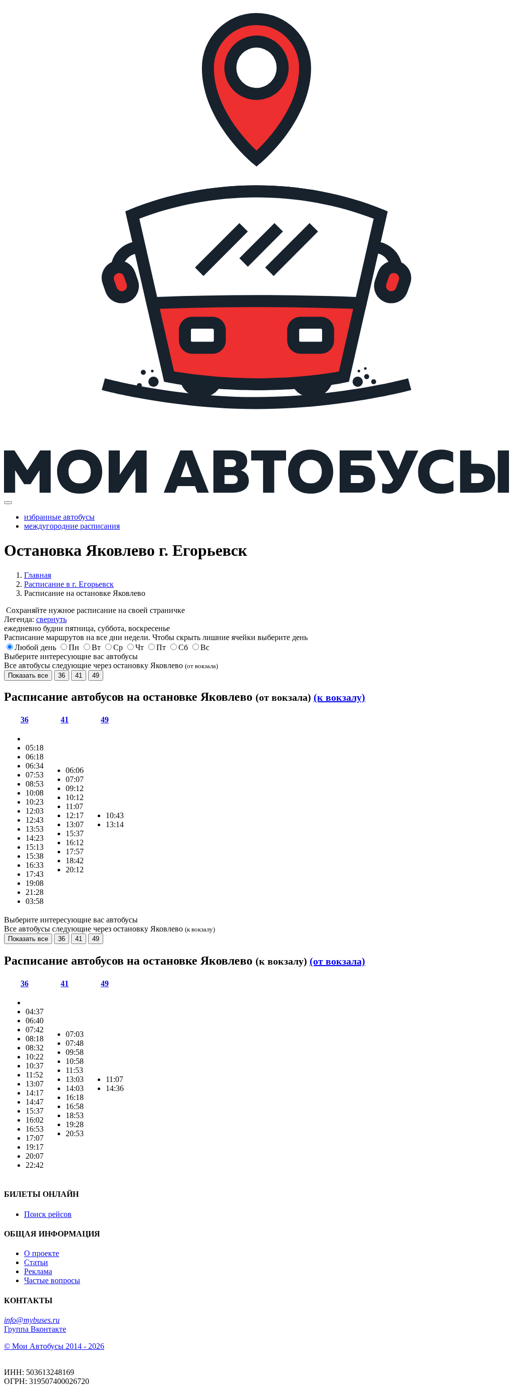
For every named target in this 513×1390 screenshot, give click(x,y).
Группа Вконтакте (35, 1329)
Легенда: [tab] (35, 619)
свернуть (51, 619)
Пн (74, 647)
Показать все (28, 675)
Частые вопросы (52, 1280)
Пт (161, 647)
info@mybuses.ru (32, 1320)
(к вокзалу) (339, 697)
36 (61, 675)
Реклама (38, 1271)
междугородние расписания (72, 526)
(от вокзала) (337, 961)
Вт (96, 647)
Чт (139, 647)
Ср (118, 647)
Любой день (35, 647)
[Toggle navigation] (8, 502)
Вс (204, 647)
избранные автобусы (59, 517)
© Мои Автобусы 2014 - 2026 (54, 1346)
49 (95, 675)
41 (78, 675)
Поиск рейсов (48, 1214)
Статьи (36, 1262)
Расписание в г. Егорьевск (69, 584)
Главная (37, 575)
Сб (183, 647)
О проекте (41, 1253)
